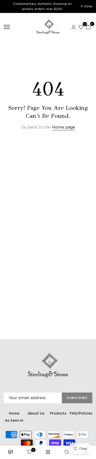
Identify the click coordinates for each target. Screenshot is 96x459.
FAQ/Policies (81, 413)
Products (58, 413)
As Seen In (14, 420)
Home (14, 413)
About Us (36, 413)
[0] (81, 26)
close (87, 6)
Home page (63, 127)
